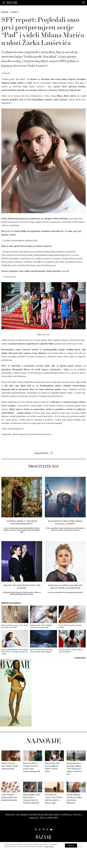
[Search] (83, 3)
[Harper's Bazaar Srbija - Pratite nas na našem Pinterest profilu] (43, 830)
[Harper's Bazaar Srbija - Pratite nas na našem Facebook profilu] (36, 830)
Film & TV (14, 12)
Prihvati (71, 845)
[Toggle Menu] (4, 2)
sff (52, 453)
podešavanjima (49, 846)
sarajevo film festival (41, 453)
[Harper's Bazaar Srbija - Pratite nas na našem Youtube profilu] (51, 830)
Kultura (4, 12)
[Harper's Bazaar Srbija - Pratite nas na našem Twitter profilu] (40, 830)
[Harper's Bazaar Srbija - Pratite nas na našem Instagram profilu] (47, 830)
